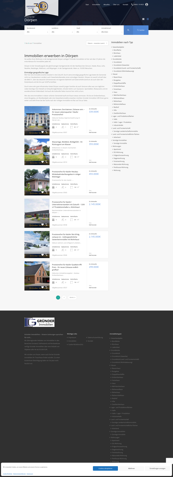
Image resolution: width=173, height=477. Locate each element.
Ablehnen (131, 468)
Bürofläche (117, 50)
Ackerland (117, 137)
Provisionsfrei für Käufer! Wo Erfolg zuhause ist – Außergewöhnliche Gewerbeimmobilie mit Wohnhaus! (65, 237)
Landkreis (55, 28)
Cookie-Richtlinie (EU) (75, 344)
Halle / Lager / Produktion (122, 122)
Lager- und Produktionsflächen (123, 116)
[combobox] (36, 32)
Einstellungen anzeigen (157, 468)
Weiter (72, 297)
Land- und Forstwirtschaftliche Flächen (126, 134)
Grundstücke (117, 59)
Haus (115, 92)
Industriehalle (118, 125)
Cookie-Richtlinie (7, 474)
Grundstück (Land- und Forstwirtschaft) (127, 68)
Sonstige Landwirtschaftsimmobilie (126, 131)
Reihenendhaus (119, 98)
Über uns (116, 5)
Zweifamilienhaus (120, 113)
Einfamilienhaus (119, 86)
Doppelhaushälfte (120, 83)
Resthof (116, 107)
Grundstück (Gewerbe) (121, 65)
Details (37, 129)
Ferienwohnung (119, 161)
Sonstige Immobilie (120, 143)
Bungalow (117, 80)
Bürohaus (117, 53)
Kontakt (125, 5)
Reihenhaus (118, 101)
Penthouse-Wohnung (121, 167)
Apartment (117, 149)
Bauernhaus (118, 77)
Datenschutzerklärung (19, 474)
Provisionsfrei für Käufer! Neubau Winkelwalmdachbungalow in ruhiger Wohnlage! (66, 174)
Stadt (78, 28)
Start (87, 5)
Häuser (115, 74)
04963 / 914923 (139, 4)
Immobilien (96, 5)
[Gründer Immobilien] (37, 13)
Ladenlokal (117, 56)
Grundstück (118, 62)
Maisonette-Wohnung (121, 164)
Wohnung (117, 170)
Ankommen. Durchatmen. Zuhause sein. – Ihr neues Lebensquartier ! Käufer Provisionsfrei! (68, 112)
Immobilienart (106, 28)
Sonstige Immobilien (120, 140)
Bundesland (31, 28)
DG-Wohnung (118, 152)
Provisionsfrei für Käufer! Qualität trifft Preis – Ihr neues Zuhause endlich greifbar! (67, 267)
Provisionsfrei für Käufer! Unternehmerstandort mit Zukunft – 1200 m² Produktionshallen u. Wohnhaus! (68, 204)
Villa (115, 110)
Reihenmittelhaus (120, 104)
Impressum (30, 474)
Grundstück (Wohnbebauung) (124, 71)
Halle (115, 119)
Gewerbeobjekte (118, 47)
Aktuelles (107, 5)
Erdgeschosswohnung (121, 155)
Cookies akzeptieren (105, 468)
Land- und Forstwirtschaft (121, 128)
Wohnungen (117, 146)
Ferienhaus (117, 89)
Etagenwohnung (119, 158)
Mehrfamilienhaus (120, 95)
